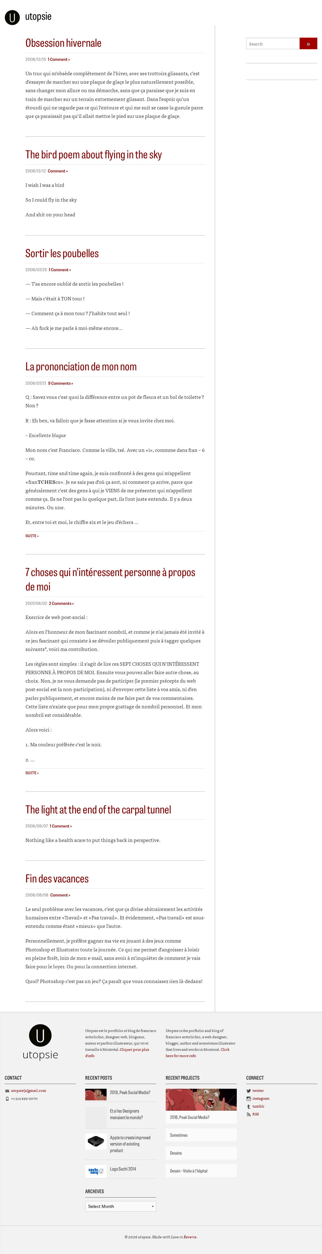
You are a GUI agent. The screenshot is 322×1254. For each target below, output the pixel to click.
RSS (256, 1114)
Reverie (190, 1236)
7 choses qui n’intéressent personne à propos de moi (110, 578)
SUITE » (32, 535)
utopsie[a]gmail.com (28, 1090)
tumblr (258, 1106)
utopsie (38, 15)
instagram (261, 1098)
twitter (258, 1090)
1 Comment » (59, 59)
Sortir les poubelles (62, 252)
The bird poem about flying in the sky (93, 154)
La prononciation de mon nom (81, 365)
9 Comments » (60, 383)
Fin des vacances (57, 878)
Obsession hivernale (63, 42)
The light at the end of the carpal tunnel (98, 809)
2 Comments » (61, 603)
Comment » (58, 171)
